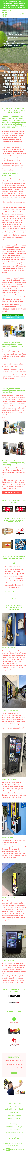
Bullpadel (21, 1109)
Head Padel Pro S (10, 1109)
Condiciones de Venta (14, 1130)
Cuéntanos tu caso (11, 492)
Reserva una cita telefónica (13, 317)
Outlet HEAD (14, 1112)
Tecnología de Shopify (14, 1145)
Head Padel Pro (14, 1106)
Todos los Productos (14, 1115)
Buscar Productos (14, 1118)
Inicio (9, 1103)
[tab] (12, 99)
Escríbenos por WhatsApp (12, 315)
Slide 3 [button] (15, 99)
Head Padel (17, 1103)
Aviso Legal (14, 1124)
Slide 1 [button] (12, 99)
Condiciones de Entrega (14, 1127)
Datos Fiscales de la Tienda (14, 1133)
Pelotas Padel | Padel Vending (15, 1143)
